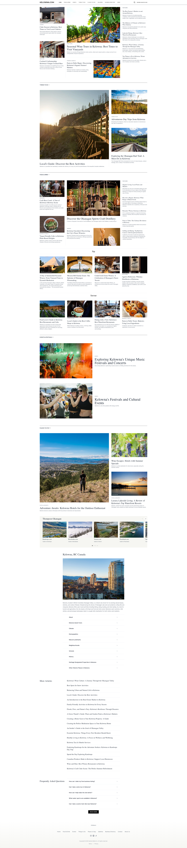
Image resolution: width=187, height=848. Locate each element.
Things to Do (82, 831)
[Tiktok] (96, 836)
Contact (120, 831)
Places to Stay (92, 831)
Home (58, 831)
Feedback (93, 825)
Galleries (100, 831)
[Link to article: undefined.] (55, 530)
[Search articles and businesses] (134, 2)
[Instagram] (91, 836)
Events (74, 831)
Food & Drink (66, 831)
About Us (127, 831)
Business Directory (110, 831)
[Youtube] (93, 836)
